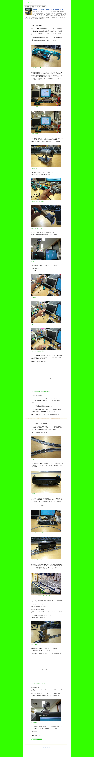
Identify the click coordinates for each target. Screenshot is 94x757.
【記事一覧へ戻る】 (47, 747)
